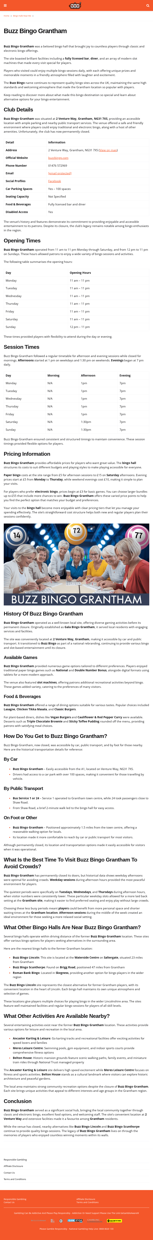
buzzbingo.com (58, 158)
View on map (108, 150)
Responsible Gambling (15, 1159)
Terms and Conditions (15, 1179)
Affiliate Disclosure (13, 1166)
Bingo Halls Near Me (22, 15)
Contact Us (9, 1172)
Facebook (54, 181)
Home (6, 15)
